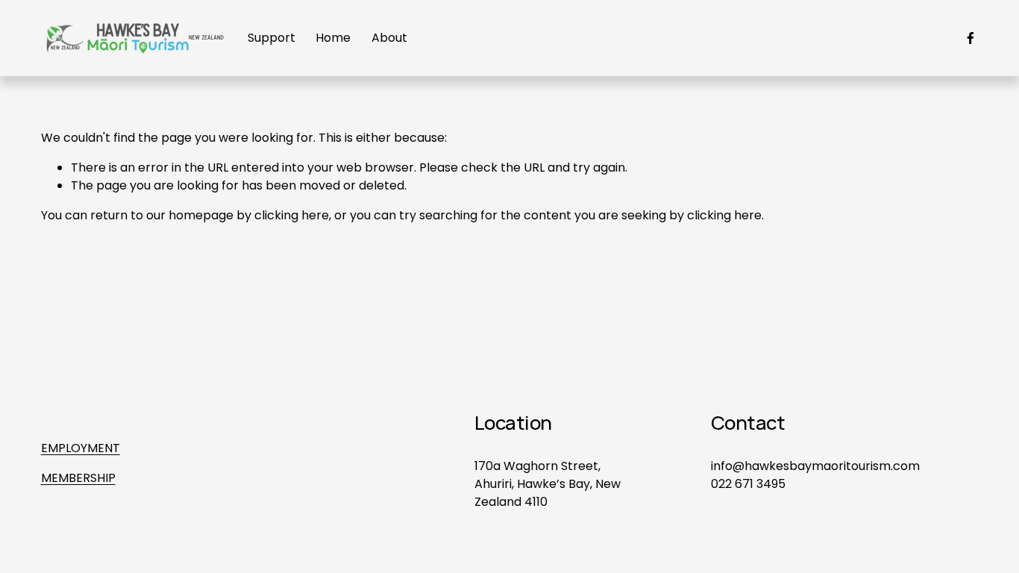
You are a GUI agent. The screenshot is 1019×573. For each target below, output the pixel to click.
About (389, 37)
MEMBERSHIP (78, 477)
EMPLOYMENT (80, 448)
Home (333, 37)
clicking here (291, 215)
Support (271, 37)
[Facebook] (970, 38)
